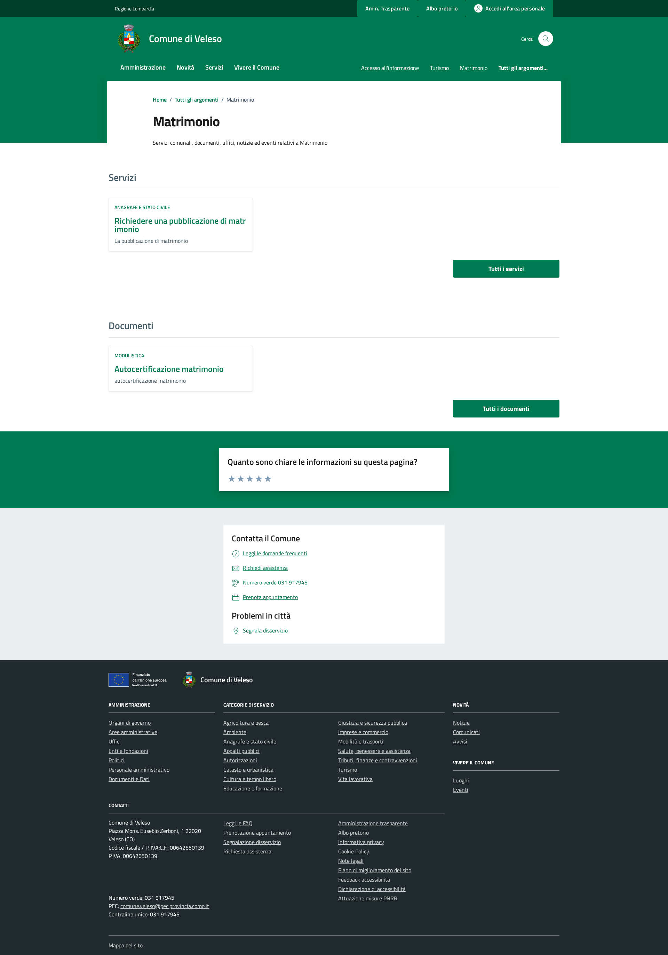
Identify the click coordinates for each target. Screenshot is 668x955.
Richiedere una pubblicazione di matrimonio (180, 224)
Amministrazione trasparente (373, 823)
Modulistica (129, 355)
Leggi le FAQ (238, 823)
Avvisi (460, 741)
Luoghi (461, 780)
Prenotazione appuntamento (257, 832)
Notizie (461, 722)
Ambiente (234, 732)
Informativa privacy (361, 842)
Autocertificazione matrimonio (169, 369)
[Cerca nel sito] (545, 38)
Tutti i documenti (506, 408)
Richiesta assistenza (247, 851)
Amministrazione (143, 67)
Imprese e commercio (363, 732)
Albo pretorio (353, 832)
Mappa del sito (126, 945)
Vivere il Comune (256, 67)
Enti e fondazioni (128, 751)
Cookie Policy (353, 851)
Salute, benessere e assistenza (374, 751)
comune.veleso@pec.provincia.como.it (164, 906)
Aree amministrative (133, 732)
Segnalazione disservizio (252, 842)
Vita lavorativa (355, 779)
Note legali (351, 861)
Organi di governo (130, 722)
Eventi (460, 790)
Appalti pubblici (241, 751)
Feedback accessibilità (364, 879)
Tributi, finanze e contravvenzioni (377, 760)
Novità (185, 67)
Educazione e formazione (252, 788)
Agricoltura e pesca (246, 722)
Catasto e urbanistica (248, 769)
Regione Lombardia (134, 8)
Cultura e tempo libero (249, 779)
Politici (117, 760)
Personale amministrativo (139, 769)
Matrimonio (473, 68)
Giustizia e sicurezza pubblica (372, 722)
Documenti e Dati (129, 779)
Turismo (439, 68)
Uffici (115, 741)
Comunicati (466, 732)
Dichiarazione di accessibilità (372, 889)
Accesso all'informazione (390, 68)
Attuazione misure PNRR (367, 898)
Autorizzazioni (240, 760)
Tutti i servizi (506, 268)
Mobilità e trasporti (360, 741)
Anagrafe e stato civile (142, 207)
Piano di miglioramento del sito (374, 870)
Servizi (214, 67)
